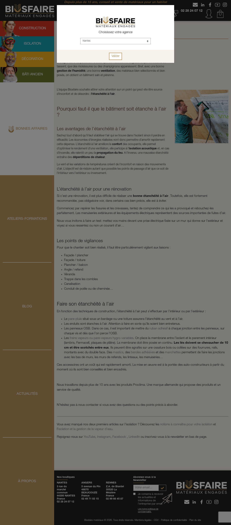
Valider (115, 56)
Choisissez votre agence (115, 32)
